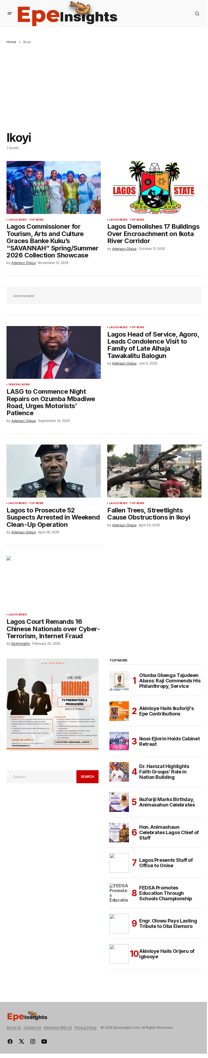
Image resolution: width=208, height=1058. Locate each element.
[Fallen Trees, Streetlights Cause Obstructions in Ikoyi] (154, 471)
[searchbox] (40, 776)
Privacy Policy (85, 1027)
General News (19, 384)
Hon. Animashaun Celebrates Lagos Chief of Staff (169, 832)
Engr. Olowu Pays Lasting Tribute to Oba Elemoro (168, 923)
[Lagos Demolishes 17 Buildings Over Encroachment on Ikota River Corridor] (154, 187)
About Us (13, 1027)
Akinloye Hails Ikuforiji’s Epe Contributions (166, 711)
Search (87, 777)
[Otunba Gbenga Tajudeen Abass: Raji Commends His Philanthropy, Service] (119, 681)
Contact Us (32, 1027)
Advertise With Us (58, 1027)
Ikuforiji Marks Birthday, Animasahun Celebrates (167, 802)
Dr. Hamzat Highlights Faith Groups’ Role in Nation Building (164, 771)
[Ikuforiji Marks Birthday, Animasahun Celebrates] (119, 802)
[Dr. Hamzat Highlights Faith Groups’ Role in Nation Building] (119, 772)
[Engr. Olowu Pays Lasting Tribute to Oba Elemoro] (119, 923)
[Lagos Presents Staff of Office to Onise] (119, 863)
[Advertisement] (104, 84)
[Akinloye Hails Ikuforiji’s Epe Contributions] (119, 711)
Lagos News (17, 219)
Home (11, 42)
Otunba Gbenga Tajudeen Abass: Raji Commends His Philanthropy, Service (169, 680)
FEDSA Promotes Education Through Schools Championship (165, 893)
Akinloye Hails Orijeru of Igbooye (166, 953)
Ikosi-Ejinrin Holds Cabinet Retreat (169, 741)
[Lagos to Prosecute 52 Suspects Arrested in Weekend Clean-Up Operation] (53, 471)
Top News (36, 219)
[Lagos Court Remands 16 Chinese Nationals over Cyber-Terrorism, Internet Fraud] (53, 582)
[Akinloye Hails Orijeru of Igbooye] (119, 954)
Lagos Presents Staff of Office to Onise (166, 862)
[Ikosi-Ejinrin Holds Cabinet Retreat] (119, 741)
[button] (9, 13)
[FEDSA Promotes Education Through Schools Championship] (119, 893)
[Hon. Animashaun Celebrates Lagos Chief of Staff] (119, 832)
